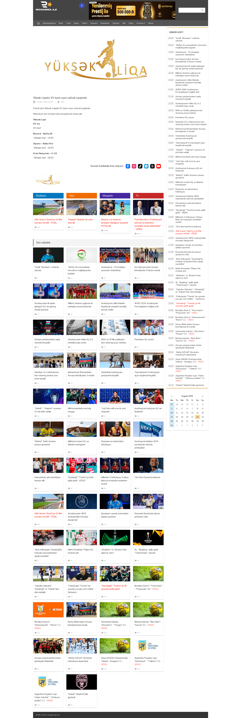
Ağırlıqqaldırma (49, 23)
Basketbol (105, 23)
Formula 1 (141, 23)
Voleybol (94, 23)
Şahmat (116, 23)
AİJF (124, 23)
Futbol (84, 23)
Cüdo (68, 23)
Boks (61, 23)
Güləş (76, 23)
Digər (131, 23)
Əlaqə (150, 23)
